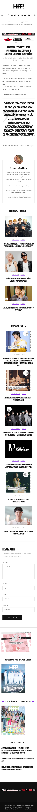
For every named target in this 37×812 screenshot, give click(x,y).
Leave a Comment (20, 60)
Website (5, 605)
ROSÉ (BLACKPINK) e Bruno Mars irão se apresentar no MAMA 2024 (18, 279)
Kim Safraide (8, 58)
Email (4, 594)
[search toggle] (35, 15)
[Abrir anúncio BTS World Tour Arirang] (18, 39)
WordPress (28, 809)
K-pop (23, 239)
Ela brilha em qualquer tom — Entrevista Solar (18, 500)
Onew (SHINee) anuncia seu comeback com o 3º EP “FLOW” (18, 309)
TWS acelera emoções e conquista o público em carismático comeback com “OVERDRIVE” (18, 245)
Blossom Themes (10, 809)
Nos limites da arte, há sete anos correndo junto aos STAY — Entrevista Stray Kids (18, 433)
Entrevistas (15, 354)
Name (4, 584)
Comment (5, 562)
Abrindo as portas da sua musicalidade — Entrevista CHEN (19, 399)
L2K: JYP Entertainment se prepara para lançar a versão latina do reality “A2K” (18, 465)
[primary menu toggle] (2, 15)
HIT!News (18, 43)
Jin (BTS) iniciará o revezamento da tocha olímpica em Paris (18, 532)
